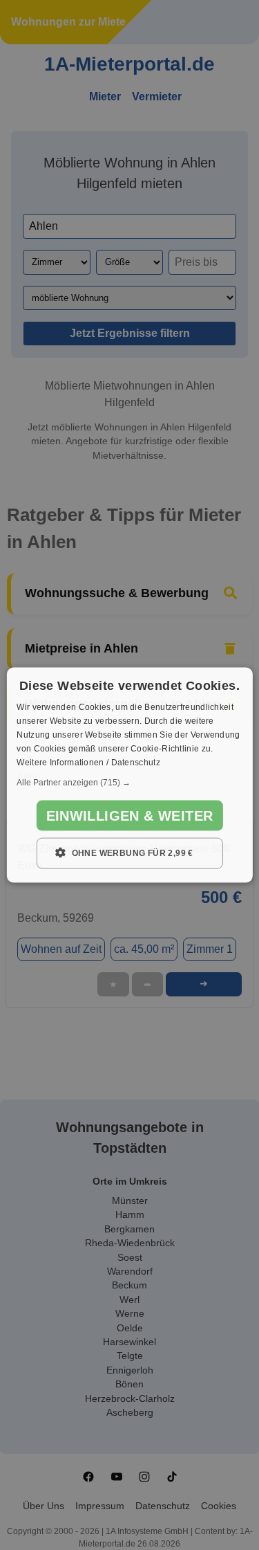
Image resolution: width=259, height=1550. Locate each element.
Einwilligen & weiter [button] (129, 815)
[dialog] (129, 775)
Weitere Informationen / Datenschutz (88, 762)
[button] (129, 782)
